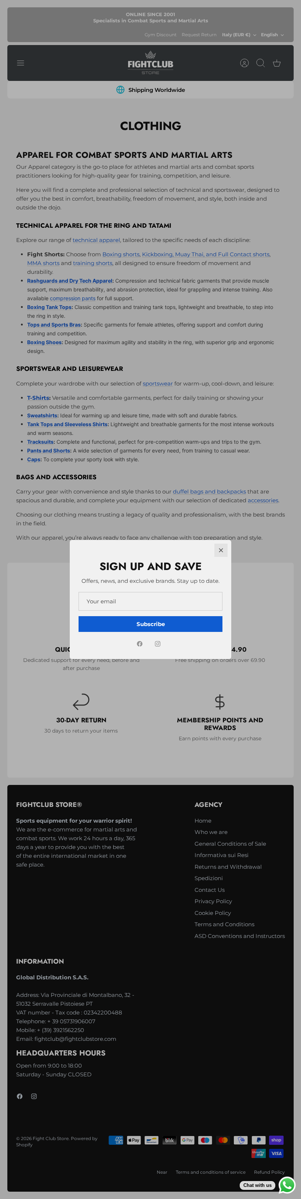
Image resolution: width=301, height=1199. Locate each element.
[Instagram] (157, 643)
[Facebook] (140, 643)
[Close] (221, 550)
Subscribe (151, 624)
